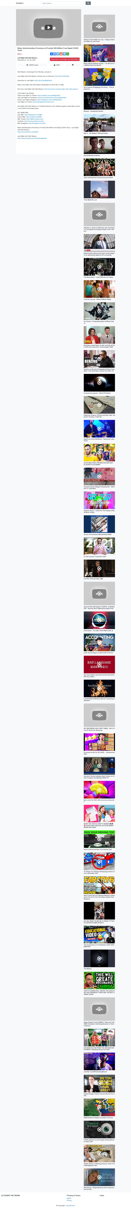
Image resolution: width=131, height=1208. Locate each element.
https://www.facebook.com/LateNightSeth (52, 97)
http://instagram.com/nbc (37, 123)
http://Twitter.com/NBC (34, 117)
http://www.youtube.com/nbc (34, 121)
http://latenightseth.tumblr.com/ (43, 102)
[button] (88, 3)
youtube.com (70, 1205)
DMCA (69, 1198)
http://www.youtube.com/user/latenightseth (32, 138)
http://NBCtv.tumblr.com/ (34, 119)
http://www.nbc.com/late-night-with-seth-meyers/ (61, 89)
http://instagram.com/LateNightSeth (49, 100)
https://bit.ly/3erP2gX (62, 76)
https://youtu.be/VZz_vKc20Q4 (27, 132)
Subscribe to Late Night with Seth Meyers (65, 59)
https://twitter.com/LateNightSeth (48, 95)
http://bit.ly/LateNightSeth (43, 80)
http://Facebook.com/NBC (33, 115)
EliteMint (19, 3)
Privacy (69, 1200)
